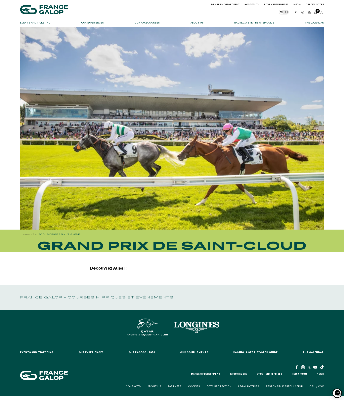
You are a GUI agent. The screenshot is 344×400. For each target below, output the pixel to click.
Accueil (28, 234)
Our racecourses (147, 22)
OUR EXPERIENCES (92, 22)
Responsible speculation (284, 386)
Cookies (194, 386)
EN (281, 12)
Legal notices (248, 386)
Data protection (219, 386)
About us (197, 22)
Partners (175, 386)
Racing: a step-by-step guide (254, 22)
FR (286, 12)
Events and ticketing (35, 22)
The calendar (314, 22)
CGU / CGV (317, 386)
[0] (315, 12)
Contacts (133, 386)
